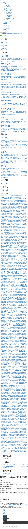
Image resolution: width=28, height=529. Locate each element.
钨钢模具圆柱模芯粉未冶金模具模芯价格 (14, 424)
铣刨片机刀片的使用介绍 (13, 145)
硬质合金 (21, 324)
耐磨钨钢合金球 (13, 399)
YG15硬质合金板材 (13, 226)
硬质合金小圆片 (23, 347)
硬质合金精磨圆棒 (16, 369)
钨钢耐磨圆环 (4, 434)
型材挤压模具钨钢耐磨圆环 (9, 285)
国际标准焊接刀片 (9, 278)
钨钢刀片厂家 (10, 409)
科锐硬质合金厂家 (6, 383)
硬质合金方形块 (22, 352)
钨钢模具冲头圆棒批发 (6, 419)
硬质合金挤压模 (6, 352)
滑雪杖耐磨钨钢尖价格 (20, 302)
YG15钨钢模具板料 (5, 232)
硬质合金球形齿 (4, 363)
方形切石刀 (16, 122)
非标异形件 (14, 447)
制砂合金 (4, 265)
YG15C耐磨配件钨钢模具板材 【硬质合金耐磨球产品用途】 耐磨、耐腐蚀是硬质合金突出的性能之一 (14, 223)
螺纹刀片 (24, 87)
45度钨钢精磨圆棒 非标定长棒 (8, 200)
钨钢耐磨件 (23, 432)
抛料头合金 (3, 294)
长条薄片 (7, 78)
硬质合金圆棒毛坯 (15, 344)
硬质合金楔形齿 (11, 360)
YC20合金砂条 (20, 96)
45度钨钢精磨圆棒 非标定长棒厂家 (13, 201)
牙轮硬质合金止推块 (7, 311)
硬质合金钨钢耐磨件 (5, 375)
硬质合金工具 (4, 349)
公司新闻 (8, 25)
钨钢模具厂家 (4, 424)
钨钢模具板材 (5, 428)
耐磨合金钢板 (16, 395)
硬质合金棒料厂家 (6, 359)
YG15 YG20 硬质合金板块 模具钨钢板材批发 (12, 222)
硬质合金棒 (16, 357)
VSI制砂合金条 (13, 96)
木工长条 (14, 76)
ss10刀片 (6, 214)
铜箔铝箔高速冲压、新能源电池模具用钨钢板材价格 (12, 440)
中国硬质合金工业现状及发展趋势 (13, 158)
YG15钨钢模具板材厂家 (17, 235)
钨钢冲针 (18, 58)
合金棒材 (3, 196)
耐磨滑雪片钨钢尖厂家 (8, 398)
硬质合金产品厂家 (17, 326)
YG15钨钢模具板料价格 (15, 232)
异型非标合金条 (6, 292)
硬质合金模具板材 (6, 362)
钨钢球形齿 (16, 431)
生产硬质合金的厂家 (20, 315)
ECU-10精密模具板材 (12, 66)
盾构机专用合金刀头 (14, 321)
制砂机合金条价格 (15, 266)
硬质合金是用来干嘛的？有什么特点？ (14, 172)
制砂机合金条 (9, 15)
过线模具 (20, 405)
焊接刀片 (12, 305)
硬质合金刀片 (9, 13)
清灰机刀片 (16, 301)
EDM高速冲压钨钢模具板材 (16, 209)
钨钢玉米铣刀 (10, 431)
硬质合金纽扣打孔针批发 (16, 197)
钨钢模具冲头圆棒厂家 (22, 418)
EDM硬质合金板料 (21, 203)
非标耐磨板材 (12, 450)
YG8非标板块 (12, 128)
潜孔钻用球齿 (9, 104)
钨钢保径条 (9, 408)
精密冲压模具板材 (20, 388)
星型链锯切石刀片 (21, 297)
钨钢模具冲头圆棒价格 (11, 418)
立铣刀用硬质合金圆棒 (11, 388)
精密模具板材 (21, 392)
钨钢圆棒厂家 (14, 411)
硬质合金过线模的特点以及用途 (8, 168)
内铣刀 (17, 248)
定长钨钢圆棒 (19, 59)
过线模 (16, 405)
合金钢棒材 (21, 275)
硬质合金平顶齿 (10, 349)
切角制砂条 (10, 263)
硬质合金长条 (9, 12)
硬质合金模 (18, 360)
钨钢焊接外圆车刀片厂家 (15, 430)
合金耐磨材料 (18, 274)
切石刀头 (13, 262)
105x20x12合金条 (5, 128)
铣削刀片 (15, 444)
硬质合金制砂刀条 (10, 334)
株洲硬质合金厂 (9, 300)
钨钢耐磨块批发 (5, 435)
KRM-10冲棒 (6, 59)
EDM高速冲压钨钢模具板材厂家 (18, 210)
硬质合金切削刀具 (22, 331)
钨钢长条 (7, 437)
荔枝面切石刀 (7, 401)
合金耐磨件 (12, 274)
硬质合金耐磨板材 (7, 69)
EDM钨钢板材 (4, 66)
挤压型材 (9, 76)
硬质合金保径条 (6, 113)
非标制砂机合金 (20, 131)
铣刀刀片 (3, 444)
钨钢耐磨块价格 (16, 434)
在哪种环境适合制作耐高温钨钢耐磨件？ (14, 173)
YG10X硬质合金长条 (9, 217)
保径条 (5, 248)
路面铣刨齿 (3, 104)
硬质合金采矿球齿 (22, 373)
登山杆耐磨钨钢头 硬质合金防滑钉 (14, 317)
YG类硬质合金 (5, 242)
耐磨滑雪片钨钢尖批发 (19, 398)
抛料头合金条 (15, 97)
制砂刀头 (21, 263)
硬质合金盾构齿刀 (19, 365)
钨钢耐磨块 (9, 434)
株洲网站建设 (11, 506)
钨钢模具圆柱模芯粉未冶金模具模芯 (15, 424)
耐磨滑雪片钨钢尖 (14, 396)
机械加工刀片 (12, 298)
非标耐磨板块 (14, 131)
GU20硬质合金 (19, 211)
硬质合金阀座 (20, 379)
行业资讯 (8, 26)
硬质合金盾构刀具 (10, 365)
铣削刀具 (11, 444)
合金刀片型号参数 (9, 271)
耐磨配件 (7, 399)
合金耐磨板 (23, 274)
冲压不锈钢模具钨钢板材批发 (8, 253)
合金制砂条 (16, 271)
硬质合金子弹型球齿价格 (8, 346)
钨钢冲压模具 (20, 408)
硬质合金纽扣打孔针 (7, 370)
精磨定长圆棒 (16, 393)
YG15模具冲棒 (4, 58)
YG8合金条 (8, 240)
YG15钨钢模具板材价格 (6, 235)
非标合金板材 (21, 66)
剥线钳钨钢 (5, 269)
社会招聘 (4, 183)
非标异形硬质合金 (21, 447)
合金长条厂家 (16, 276)
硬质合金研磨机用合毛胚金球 (10, 366)
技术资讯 (8, 28)
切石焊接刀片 (23, 262)
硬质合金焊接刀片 (22, 362)
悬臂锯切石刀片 (22, 292)
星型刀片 (10, 297)
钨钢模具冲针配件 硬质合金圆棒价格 (9, 421)
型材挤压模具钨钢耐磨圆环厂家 (11, 287)
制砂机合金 (21, 265)
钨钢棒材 (17, 417)
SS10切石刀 (11, 214)
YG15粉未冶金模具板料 (6, 229)
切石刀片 (8, 19)
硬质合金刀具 (8, 330)
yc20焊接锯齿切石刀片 (17, 121)
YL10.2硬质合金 (12, 242)
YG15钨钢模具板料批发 (11, 233)
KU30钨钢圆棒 (12, 59)
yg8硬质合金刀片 (15, 240)
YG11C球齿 (3, 103)
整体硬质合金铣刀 (14, 295)
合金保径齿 (9, 103)
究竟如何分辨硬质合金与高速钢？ (12, 175)
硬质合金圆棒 (14, 340)
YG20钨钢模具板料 (19, 236)
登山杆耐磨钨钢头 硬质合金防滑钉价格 (13, 317)
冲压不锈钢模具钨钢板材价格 (7, 252)
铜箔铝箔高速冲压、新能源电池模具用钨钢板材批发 (13, 442)
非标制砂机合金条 (20, 445)
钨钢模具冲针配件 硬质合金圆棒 (18, 419)
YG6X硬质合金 (8, 239)
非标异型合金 (8, 447)
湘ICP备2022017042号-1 (14, 504)
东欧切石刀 (11, 122)
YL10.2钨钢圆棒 (4, 243)
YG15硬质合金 (5, 226)
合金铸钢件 (5, 276)
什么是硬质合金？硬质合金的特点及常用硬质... (14, 159)
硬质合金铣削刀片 (16, 376)
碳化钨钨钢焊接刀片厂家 (10, 382)
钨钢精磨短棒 (18, 432)
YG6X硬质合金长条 (16, 239)
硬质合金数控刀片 (15, 352)
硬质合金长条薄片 (14, 78)
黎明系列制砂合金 (7, 97)
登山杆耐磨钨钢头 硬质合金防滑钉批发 (16, 320)
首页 (4, 2)
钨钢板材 (12, 412)
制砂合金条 (9, 265)
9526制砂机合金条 (5, 96)
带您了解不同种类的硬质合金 (7, 140)
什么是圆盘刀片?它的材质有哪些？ (11, 144)
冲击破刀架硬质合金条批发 (9, 250)
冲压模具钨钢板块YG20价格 (14, 255)
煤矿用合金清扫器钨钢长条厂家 (14, 309)
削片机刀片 (15, 268)
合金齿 (20, 276)
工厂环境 (5, 22)
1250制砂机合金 (12, 94)
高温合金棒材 (20, 451)
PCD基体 (9, 86)
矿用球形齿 (24, 103)
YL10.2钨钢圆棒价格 (13, 243)
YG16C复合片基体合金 (6, 129)
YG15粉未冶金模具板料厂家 (7, 230)
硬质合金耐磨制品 (10, 18)
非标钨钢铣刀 (7, 451)
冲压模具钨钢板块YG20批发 (14, 256)
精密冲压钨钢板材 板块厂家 (11, 391)
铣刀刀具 (25, 443)
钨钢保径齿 (14, 408)
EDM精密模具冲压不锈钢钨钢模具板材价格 (14, 205)
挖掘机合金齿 (19, 104)
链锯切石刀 (19, 444)
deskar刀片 (14, 203)
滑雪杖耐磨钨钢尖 (10, 302)
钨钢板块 (7, 196)
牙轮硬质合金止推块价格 (18, 311)
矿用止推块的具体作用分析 (7, 154)
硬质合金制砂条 (18, 334)
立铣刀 (3, 388)
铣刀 (21, 443)
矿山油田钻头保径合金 (9, 323)
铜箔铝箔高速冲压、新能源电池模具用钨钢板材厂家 (13, 440)
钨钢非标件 (3, 131)
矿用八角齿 (14, 103)
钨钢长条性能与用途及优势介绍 (10, 141)
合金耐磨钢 (3, 275)
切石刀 (9, 262)
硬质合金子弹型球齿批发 (6, 347)
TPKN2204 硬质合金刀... (17, 86)
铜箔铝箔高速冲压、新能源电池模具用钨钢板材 (15, 438)
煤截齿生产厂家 (20, 307)
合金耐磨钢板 (9, 275)
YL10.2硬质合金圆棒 (21, 242)
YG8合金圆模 (9, 111)
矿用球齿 (19, 103)
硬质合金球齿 (9, 16)
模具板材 (4, 301)
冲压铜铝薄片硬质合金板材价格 (14, 258)
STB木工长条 (4, 76)
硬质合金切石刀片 (21, 333)
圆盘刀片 (22, 278)
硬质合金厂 (5, 336)
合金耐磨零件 (19, 113)
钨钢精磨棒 (12, 432)
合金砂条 (7, 274)
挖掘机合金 (15, 294)
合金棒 (11, 272)
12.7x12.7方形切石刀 (13, 198)
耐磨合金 (5, 395)
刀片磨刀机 (21, 261)
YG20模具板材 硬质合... (14, 68)
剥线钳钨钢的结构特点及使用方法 (13, 155)
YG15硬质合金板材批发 (19, 227)
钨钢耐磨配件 (13, 435)
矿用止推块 (22, 323)
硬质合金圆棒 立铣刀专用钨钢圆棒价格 (17, 341)
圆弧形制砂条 (17, 278)
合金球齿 (3, 274)
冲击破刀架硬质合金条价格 (10, 249)
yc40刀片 (20, 216)
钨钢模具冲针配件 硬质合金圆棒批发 (17, 422)
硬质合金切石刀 (12, 333)
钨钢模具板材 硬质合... (17, 69)
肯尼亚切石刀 (20, 399)
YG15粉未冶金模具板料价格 (18, 229)
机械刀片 (6, 298)
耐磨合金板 (10, 395)
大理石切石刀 (5, 122)
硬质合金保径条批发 (7, 328)
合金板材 (8, 272)
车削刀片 (13, 405)
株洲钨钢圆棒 (17, 300)
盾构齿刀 (21, 321)
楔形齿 (21, 300)
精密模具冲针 (15, 392)
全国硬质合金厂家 (12, 248)
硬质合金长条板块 (21, 378)
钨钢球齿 (21, 431)
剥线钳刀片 (20, 268)
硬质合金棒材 (9, 9)
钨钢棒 (12, 417)
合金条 (3, 272)
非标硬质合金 (7, 448)
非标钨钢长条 (14, 451)
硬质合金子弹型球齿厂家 (20, 346)
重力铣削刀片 (7, 406)
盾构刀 (7, 321)
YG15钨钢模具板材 (21, 233)
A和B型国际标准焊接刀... (6, 84)
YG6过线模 (3, 111)
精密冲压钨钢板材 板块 (12, 389)
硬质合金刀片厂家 (14, 331)
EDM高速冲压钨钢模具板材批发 (8, 211)
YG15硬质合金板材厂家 (8, 227)
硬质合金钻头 (13, 375)
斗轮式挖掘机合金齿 (16, 129)
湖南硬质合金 (22, 301)
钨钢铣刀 (23, 435)
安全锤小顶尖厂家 (15, 289)
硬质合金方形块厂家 (14, 353)
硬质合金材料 (15, 354)
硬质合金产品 (10, 326)
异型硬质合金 (19, 291)
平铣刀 (10, 291)
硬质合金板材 (9, 11)
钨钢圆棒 (8, 411)
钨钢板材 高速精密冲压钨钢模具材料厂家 (13, 414)
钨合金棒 (21, 406)
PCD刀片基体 (14, 213)
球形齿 (14, 104)
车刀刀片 (8, 405)
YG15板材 (18, 224)
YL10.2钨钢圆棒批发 (7, 245)
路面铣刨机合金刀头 (21, 404)
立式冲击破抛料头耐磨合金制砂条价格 (9, 385)
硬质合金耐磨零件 (6, 373)
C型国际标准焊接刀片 (17, 84)
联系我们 (5, 29)
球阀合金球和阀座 (11, 114)
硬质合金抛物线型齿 (16, 350)
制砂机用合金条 (5, 268)
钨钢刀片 (4, 409)
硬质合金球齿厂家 (19, 363)
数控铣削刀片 (6, 295)
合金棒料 (15, 272)
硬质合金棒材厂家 (21, 359)
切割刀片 (5, 262)
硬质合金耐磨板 (7, 372)
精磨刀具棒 (13, 61)
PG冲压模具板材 (11, 71)
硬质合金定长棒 (15, 347)
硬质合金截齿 (8, 350)
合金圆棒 (21, 271)
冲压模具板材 (19, 253)
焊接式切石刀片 (4, 307)
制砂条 (11, 268)
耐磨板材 (7, 396)
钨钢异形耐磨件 (20, 411)
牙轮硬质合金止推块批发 (15, 313)
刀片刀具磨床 (11, 261)
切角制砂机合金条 (22, 97)
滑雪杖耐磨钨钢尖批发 (15, 304)
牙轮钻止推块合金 (18, 314)
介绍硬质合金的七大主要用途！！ (16, 161)
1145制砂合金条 (4, 94)
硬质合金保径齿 (16, 328)
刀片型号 (17, 261)
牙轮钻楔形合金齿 (9, 314)
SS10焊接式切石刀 (7, 121)
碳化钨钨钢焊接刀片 (14, 380)
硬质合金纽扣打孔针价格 (19, 196)
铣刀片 (6, 444)
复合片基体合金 (10, 288)
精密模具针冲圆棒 (12, 58)
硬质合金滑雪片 (14, 362)
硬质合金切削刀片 (5, 333)
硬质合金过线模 (14, 373)
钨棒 (25, 406)
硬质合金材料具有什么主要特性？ (10, 171)
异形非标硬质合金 (15, 292)
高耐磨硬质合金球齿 (11, 453)
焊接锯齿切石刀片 (12, 307)
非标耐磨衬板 (18, 450)
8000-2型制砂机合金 (21, 94)
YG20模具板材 (11, 236)
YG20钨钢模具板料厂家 (14, 237)
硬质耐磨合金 (6, 380)
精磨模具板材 (22, 393)
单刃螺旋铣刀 (12, 269)
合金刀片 (22, 269)
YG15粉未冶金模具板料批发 (20, 230)
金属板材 (13, 406)
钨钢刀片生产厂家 (17, 409)
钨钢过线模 (18, 435)
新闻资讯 (5, 24)
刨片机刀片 (16, 263)
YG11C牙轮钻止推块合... (21, 128)
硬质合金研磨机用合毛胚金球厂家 (14, 367)
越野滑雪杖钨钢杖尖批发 (10, 404)
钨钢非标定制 (22, 437)
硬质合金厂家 (12, 336)
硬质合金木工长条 (20, 76)
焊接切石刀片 (17, 305)
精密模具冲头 (8, 392)
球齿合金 (7, 315)
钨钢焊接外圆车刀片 (19, 428)
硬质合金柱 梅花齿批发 (8, 357)
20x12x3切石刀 (20, 120)
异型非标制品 (9, 21)
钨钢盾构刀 (23, 129)
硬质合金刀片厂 (5, 331)
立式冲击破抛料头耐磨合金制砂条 (18, 383)
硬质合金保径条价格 (14, 327)
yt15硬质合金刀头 (16, 245)
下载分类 (4, 190)
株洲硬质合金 (18, 298)
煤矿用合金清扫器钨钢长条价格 (18, 308)
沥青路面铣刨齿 (10, 301)
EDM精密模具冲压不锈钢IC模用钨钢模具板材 (11, 204)
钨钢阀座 (12, 437)
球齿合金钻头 (13, 315)
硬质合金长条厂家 (13, 378)
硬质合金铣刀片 (7, 376)
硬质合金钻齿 (20, 375)
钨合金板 (17, 406)
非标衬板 (8, 131)
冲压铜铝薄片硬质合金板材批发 (17, 259)
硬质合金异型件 (18, 349)
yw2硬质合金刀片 (7, 246)
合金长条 (20, 78)
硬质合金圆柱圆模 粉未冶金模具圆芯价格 (15, 337)
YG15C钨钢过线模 (17, 111)
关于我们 (5, 3)
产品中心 (5, 8)
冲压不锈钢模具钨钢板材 (21, 250)
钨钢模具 (12, 196)
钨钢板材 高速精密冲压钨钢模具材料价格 (14, 414)
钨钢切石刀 (23, 409)
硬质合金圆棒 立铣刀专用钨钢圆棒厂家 (9, 343)
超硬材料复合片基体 (19, 401)
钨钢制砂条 (3, 411)
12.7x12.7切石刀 (5, 120)
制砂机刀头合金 (15, 265)
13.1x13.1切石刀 (12, 120)
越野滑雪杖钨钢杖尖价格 (13, 402)
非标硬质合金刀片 (15, 448)
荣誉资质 (8, 6)
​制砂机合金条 (8, 266)
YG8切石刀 (3, 240)
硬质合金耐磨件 (16, 370)
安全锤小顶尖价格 (6, 289)
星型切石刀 (14, 297)
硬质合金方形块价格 (5, 353)
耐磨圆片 (4, 114)
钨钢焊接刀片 (12, 87)
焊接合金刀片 (19, 87)
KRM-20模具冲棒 (7, 61)
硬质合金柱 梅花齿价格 (13, 356)
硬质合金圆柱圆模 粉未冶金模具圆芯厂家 (13, 338)
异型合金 (14, 291)
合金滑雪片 (13, 113)
